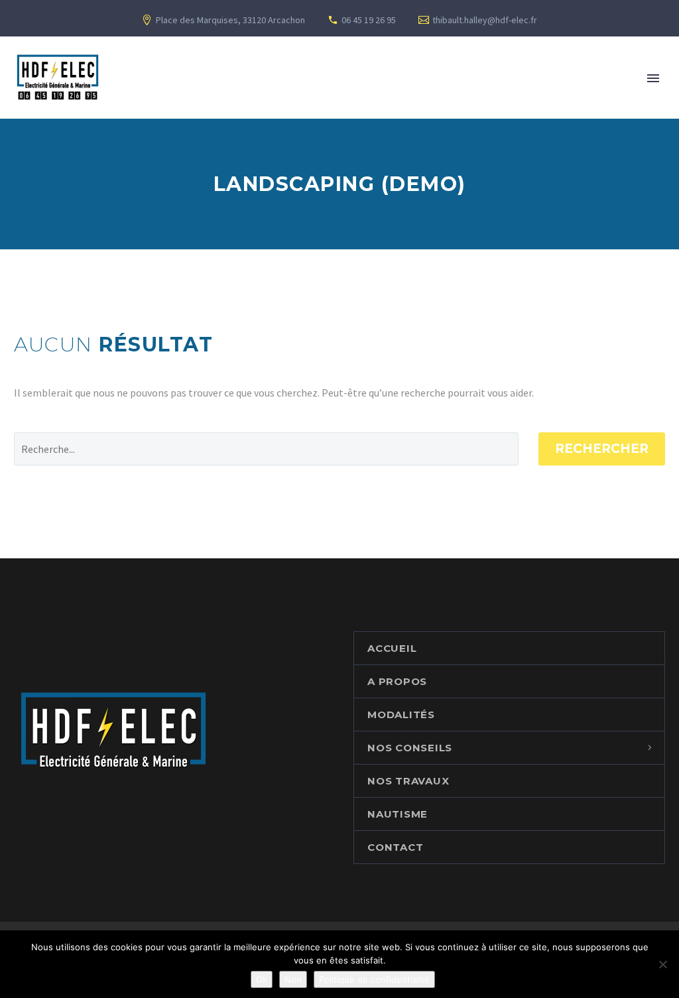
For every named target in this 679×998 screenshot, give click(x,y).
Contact (395, 847)
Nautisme (397, 814)
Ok (261, 979)
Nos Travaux (408, 781)
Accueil (391, 648)
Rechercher (601, 448)
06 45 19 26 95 (368, 20)
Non (293, 979)
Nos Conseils (409, 747)
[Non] (662, 964)
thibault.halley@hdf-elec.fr (484, 20)
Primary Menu (653, 78)
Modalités (401, 714)
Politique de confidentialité (374, 979)
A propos (397, 681)
